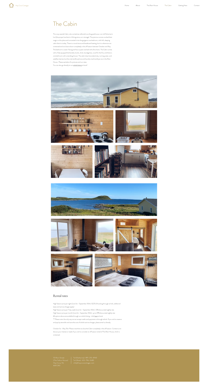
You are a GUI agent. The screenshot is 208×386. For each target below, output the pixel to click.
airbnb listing (77, 65)
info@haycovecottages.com (83, 363)
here (95, 316)
